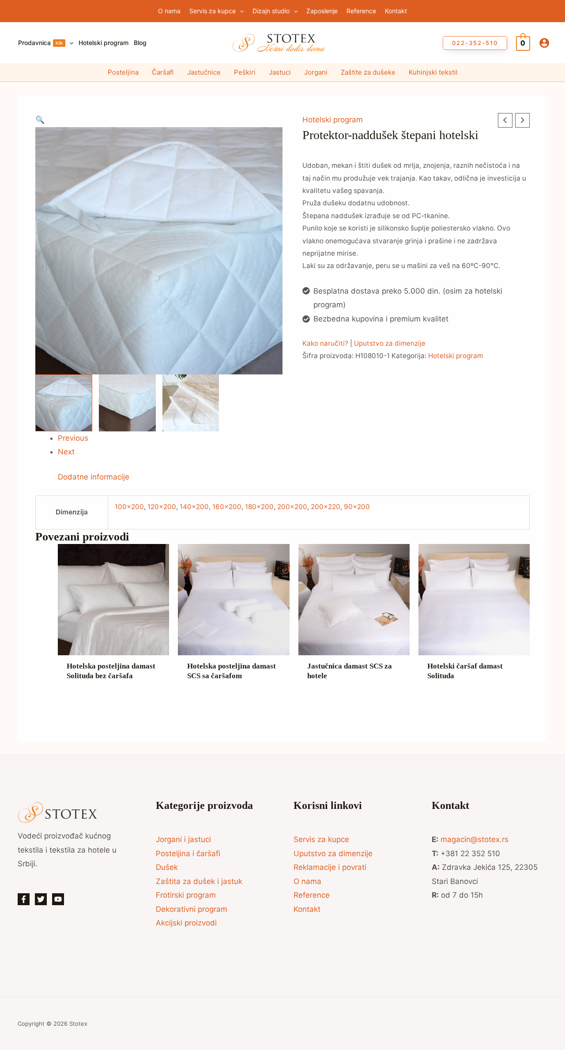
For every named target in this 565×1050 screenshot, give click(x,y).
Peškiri (245, 72)
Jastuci (280, 72)
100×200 (129, 506)
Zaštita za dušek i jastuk (199, 881)
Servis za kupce (321, 839)
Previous (73, 438)
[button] (240, 11)
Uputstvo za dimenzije (390, 343)
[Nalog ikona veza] (544, 43)
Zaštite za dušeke (368, 72)
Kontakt (307, 909)
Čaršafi (163, 72)
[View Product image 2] (127, 402)
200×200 (292, 506)
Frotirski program (186, 895)
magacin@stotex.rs (474, 839)
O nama (307, 881)
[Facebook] (24, 899)
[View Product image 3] (190, 402)
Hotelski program (332, 119)
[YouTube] (58, 899)
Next (66, 451)
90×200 (357, 506)
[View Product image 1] (63, 402)
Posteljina (123, 72)
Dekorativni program (191, 909)
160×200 (226, 506)
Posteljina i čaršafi (188, 853)
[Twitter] (41, 899)
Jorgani (316, 72)
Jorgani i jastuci (183, 839)
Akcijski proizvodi (186, 922)
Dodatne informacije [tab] (93, 476)
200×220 (325, 506)
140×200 (194, 506)
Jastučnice (204, 72)
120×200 (161, 506)
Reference (312, 895)
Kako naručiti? (325, 343)
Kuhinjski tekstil (433, 72)
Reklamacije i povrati (330, 867)
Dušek (167, 867)
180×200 (259, 506)
